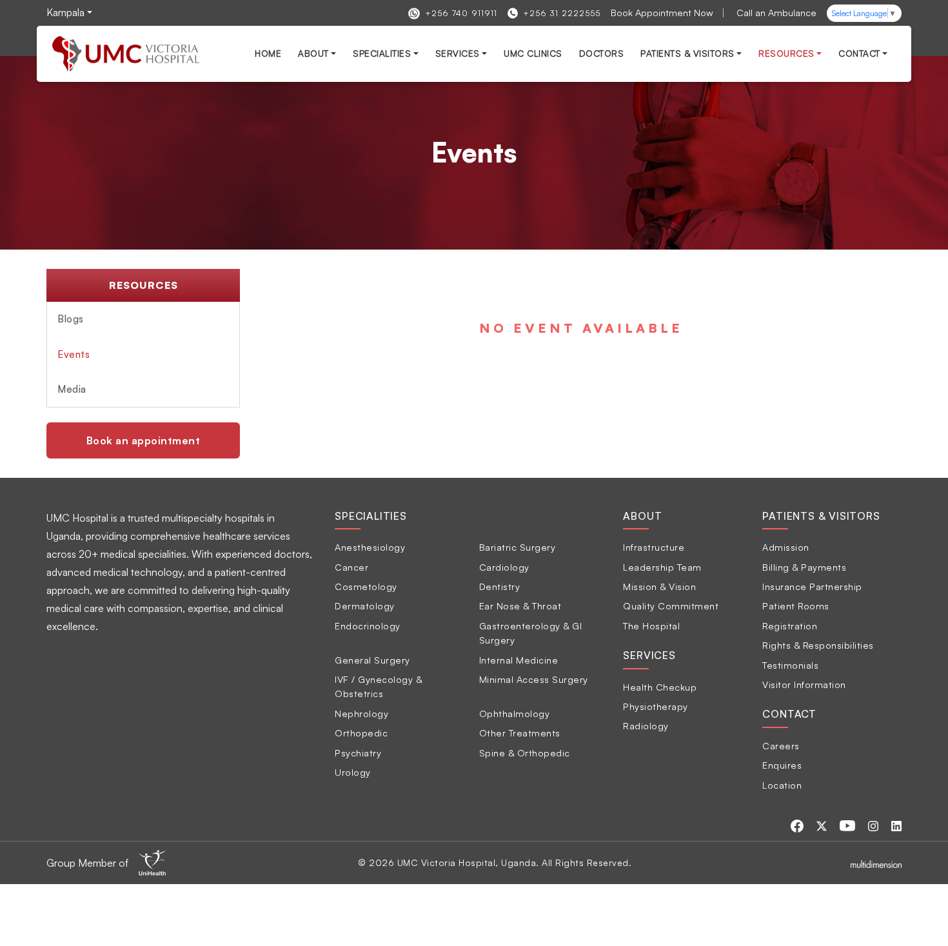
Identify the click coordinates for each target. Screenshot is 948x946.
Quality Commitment (670, 605)
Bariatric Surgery (517, 547)
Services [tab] (649, 655)
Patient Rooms (795, 605)
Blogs (70, 319)
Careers (781, 745)
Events (73, 354)
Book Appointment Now (662, 12)
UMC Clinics (533, 53)
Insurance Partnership (812, 586)
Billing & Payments (804, 567)
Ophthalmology (514, 713)
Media (71, 389)
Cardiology (504, 567)
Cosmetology (366, 586)
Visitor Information (804, 684)
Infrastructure (653, 547)
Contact (859, 53)
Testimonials (790, 665)
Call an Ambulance (776, 12)
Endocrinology (367, 625)
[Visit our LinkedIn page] (896, 824)
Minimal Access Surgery (533, 679)
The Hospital (651, 625)
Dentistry (499, 586)
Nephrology (361, 713)
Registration (789, 625)
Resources (786, 53)
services (457, 53)
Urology (353, 772)
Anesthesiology (370, 547)
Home (268, 53)
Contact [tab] (789, 713)
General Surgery (372, 659)
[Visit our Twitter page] (822, 824)
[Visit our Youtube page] (849, 824)
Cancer (351, 567)
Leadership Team (662, 567)
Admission (785, 547)
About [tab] (642, 515)
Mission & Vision (659, 586)
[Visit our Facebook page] (798, 824)
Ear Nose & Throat (520, 605)
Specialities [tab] (371, 515)
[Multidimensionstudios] (876, 863)
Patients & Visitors (687, 53)
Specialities (382, 53)
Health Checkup (659, 687)
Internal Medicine (518, 659)
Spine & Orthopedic (524, 752)
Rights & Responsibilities (818, 645)
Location (782, 785)
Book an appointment (143, 440)
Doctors (601, 53)
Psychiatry (358, 752)
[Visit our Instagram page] (874, 824)
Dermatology (365, 605)
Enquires (782, 765)
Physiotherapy (655, 706)
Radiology (646, 725)
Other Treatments (519, 732)
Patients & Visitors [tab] (821, 515)
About (313, 53)
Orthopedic (361, 732)
